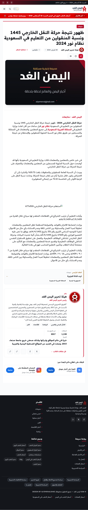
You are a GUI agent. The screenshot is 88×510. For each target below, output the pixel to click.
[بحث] (10, 9)
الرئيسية (82, 446)
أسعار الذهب (21, 455)
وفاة (21, 459)
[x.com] (37, 351)
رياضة (38, 432)
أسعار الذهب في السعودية (42, 497)
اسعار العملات (80, 464)
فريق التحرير (35, 480)
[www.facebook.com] (30, 351)
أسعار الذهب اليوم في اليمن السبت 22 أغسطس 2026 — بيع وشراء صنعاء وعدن (41, 16)
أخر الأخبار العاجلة (78, 455)
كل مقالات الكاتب (58, 351)
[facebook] (11, 2)
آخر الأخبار (81, 450)
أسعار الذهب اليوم (19, 445)
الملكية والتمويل (57, 485)
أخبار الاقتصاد (36, 427)
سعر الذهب (37, 464)
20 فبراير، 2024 (52, 50)
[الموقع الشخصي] (10, 351)
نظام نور (46, 126)
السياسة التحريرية (78, 468)
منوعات (80, 26)
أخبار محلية (36, 418)
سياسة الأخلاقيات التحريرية (17, 480)
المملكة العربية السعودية (60, 129)
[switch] (16, 8)
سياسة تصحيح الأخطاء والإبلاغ (53, 480)
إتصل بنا (82, 459)
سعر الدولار (20, 450)
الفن (39, 423)
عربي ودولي (36, 414)
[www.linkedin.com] (23, 351)
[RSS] (3, 2)
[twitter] (7, 2)
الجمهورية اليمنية (74, 281)
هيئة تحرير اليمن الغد (69, 50)
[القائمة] (4, 8)
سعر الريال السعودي (34, 450)
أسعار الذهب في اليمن (33, 459)
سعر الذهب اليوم (10, 459)
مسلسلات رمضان (35, 455)
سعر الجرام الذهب (35, 445)
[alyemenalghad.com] (17, 351)
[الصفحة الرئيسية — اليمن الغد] (79, 8)
